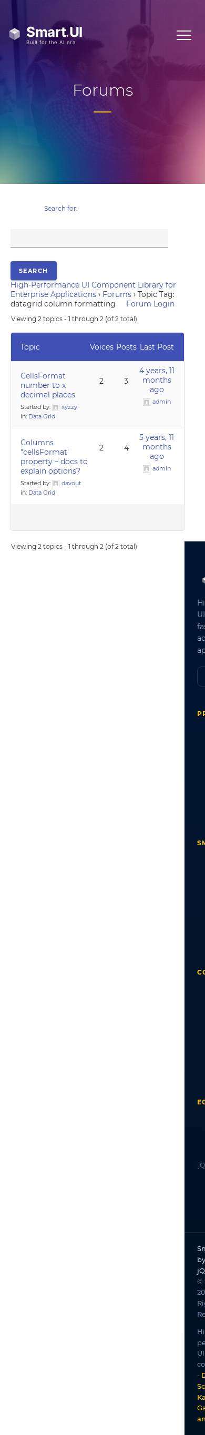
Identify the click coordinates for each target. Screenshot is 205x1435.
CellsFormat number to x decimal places (47, 385)
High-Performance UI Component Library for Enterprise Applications (93, 289)
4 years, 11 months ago (157, 380)
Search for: (61, 208)
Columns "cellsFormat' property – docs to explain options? (54, 457)
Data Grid (41, 416)
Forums (116, 294)
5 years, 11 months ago (156, 447)
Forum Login (150, 304)
